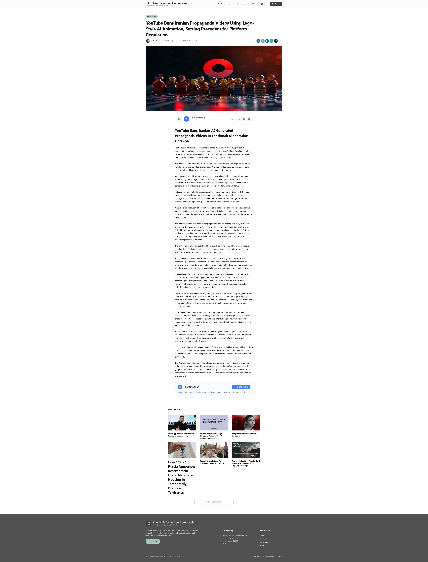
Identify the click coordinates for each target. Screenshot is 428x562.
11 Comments (178, 41)
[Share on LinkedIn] (267, 41)
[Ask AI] (249, 119)
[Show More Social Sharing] (280, 41)
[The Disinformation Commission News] (167, 4)
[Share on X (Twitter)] (263, 41)
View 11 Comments (213, 502)
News (229, 4)
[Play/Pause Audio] (186, 119)
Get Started (276, 4)
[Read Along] (244, 119)
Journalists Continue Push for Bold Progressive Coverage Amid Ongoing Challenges (246, 463)
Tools (220, 4)
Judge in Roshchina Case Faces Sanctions (244, 434)
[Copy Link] (276, 41)
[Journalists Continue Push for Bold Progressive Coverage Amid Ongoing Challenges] (246, 450)
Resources (241, 4)
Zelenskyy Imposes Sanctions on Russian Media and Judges (181, 434)
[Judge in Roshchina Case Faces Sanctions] (246, 422)
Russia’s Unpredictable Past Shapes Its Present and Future (212, 462)
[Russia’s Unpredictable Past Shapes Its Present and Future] (214, 450)
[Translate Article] (239, 119)
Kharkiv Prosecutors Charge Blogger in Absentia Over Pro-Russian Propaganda (212, 435)
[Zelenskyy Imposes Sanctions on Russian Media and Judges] (182, 422)
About (254, 4)
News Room (156, 41)
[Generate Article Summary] (179, 119)
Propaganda (152, 16)
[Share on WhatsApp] (271, 41)
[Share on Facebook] (258, 41)
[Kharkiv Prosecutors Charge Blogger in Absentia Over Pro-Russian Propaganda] (214, 422)
